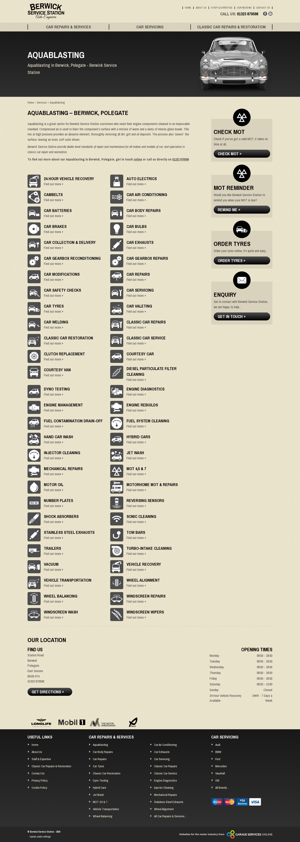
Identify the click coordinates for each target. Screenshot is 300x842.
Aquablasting (100, 744)
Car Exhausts (162, 751)
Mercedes (221, 766)
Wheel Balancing (102, 816)
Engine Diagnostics (165, 780)
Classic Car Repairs (165, 766)
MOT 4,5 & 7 (100, 801)
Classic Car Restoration (106, 773)
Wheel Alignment (164, 809)
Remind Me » (229, 209)
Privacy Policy (40, 780)
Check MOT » (229, 153)
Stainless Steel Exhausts (168, 801)
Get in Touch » (232, 316)
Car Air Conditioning (165, 744)
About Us (201, 7)
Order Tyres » (231, 260)
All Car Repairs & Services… (170, 816)
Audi (217, 744)
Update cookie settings (40, 836)
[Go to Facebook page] (265, 14)
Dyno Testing (100, 780)
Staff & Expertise (221, 7)
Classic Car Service (165, 773)
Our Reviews (244, 7)
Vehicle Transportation (106, 809)
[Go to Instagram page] (270, 14)
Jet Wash (98, 794)
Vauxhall (220, 773)
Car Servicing (149, 27)
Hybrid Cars (99, 787)
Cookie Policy (39, 787)
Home (188, 7)
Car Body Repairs (103, 751)
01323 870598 (239, 14)
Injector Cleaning (164, 787)
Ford (217, 759)
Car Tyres (98, 766)
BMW (218, 751)
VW (217, 780)
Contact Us (263, 7)
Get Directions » (48, 692)
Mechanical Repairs (165, 794)
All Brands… (222, 787)
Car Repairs (100, 759)
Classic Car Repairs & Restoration (231, 27)
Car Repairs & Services (68, 27)
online (138, 159)
